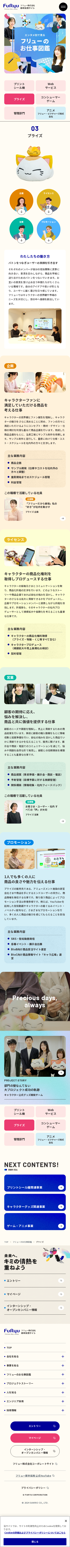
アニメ (51, 113)
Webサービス (50, 86)
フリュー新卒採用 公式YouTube (33, 1475)
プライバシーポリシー (33, 1487)
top (6, 1241)
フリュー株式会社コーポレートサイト (33, 1463)
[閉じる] (66, 1521)
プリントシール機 (19, 86)
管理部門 (19, 113)
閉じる (35, 1541)
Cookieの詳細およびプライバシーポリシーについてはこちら (35, 1532)
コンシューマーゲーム (50, 99)
